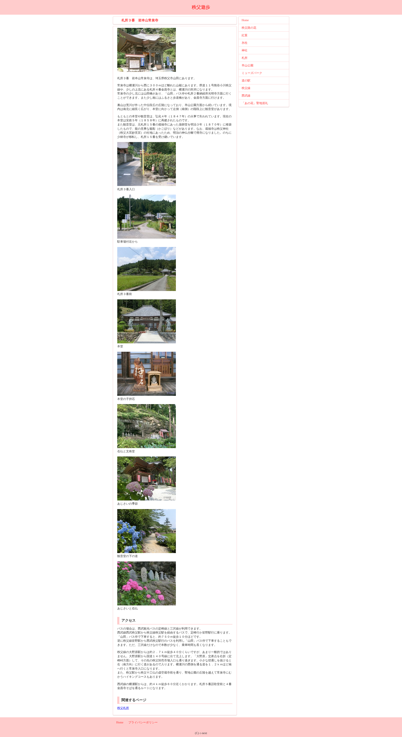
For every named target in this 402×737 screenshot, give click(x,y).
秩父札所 (123, 708)
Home (245, 20)
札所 (244, 57)
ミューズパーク (252, 73)
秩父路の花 (249, 27)
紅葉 (244, 35)
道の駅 (246, 80)
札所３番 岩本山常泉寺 (139, 20)
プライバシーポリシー (143, 722)
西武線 (246, 95)
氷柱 (244, 42)
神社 (244, 50)
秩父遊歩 (201, 7)
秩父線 (246, 88)
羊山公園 (247, 65)
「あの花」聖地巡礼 (255, 103)
